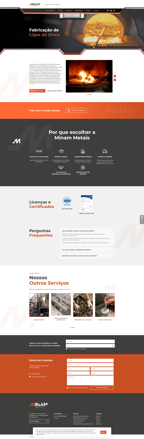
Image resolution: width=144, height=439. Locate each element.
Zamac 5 (98, 418)
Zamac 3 (98, 416)
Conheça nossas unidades (55, 90)
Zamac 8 (98, 420)
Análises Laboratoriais (79, 420)
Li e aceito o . (77, 348)
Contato (96, 10)
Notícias (88, 10)
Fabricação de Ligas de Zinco (81, 416)
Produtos (68, 10)
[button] (115, 76)
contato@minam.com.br (39, 376)
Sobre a (60, 416)
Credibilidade (78, 10)
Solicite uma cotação (37, 90)
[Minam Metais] (34, 4)
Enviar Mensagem (102, 387)
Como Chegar (35, 421)
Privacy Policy (40, 434)
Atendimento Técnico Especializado (82, 424)
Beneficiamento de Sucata (80, 418)
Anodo (98, 422)
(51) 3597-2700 (35, 374)
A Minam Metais (50, 10)
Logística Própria (77, 422)
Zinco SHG (99, 424)
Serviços (60, 10)
